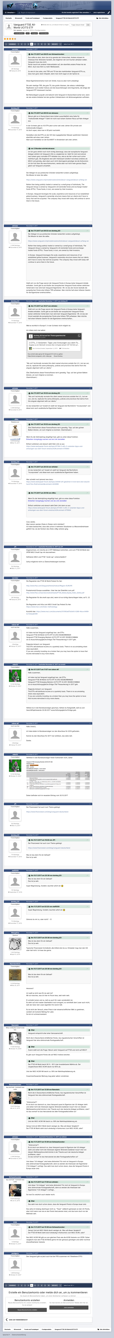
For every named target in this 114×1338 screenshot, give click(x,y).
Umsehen (10, 12)
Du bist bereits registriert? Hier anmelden (76, 12)
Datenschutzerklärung (19, 1335)
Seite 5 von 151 (68, 44)
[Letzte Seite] (60, 44)
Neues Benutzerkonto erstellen (27, 1310)
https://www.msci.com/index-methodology (41, 607)
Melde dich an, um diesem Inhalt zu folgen (56, 25)
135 (88, 25)
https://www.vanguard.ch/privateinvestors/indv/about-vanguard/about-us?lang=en (56, 180)
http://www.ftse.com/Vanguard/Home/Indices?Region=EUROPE (49, 586)
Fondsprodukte (40, 30)
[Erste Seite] (6, 44)
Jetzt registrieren (99, 12)
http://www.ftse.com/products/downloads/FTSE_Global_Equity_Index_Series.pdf (55, 593)
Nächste (54, 44)
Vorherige (12, 44)
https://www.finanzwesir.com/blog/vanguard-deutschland (47, 812)
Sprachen (6, 1335)
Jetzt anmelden (69, 1307)
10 (48, 44)
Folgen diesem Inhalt (77, 25)
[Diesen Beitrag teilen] (90, 49)
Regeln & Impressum (27, 12)
